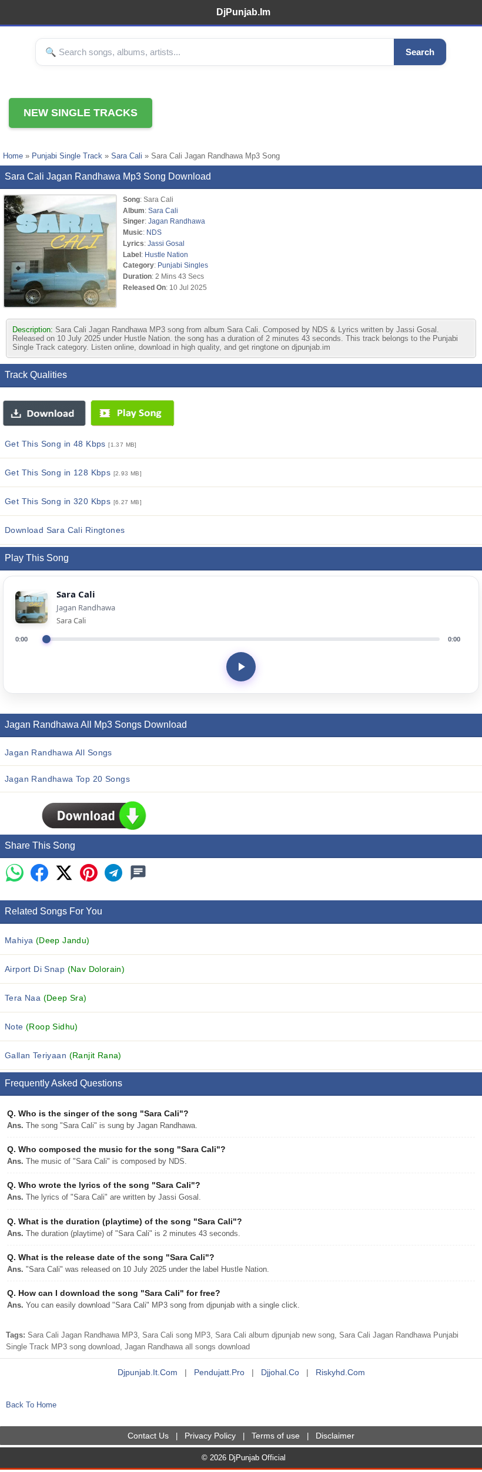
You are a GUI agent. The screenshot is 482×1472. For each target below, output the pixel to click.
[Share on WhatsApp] (15, 873)
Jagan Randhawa (176, 221)
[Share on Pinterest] (89, 873)
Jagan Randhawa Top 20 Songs (67, 779)
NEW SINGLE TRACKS (81, 113)
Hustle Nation (166, 254)
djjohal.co (280, 1372)
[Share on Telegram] (113, 873)
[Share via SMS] (138, 873)
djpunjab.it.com (148, 1372)
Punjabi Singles (183, 265)
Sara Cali (126, 155)
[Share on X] (64, 873)
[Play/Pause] (241, 666)
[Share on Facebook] (39, 873)
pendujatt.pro (219, 1372)
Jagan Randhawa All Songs (58, 752)
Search (420, 52)
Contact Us (148, 1435)
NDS (154, 232)
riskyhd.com (340, 1372)
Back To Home (31, 1404)
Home (13, 155)
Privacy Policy (210, 1435)
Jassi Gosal (166, 243)
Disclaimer (335, 1435)
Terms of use (276, 1435)
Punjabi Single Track (67, 155)
